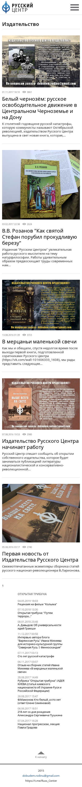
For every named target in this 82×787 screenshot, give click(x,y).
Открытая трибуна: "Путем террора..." (35, 614)
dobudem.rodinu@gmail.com (41, 776)
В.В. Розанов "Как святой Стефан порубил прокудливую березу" (39, 236)
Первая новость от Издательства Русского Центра (40, 556)
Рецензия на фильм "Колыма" (37, 604)
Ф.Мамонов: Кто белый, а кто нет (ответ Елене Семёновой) (39, 701)
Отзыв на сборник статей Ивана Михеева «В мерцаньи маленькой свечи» (40, 668)
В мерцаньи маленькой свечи (39, 341)
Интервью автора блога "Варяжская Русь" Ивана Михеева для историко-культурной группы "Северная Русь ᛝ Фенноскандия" (40, 642)
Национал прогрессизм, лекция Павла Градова (39, 725)
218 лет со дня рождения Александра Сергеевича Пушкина (40, 713)
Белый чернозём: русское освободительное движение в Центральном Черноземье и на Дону (39, 107)
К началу (41, 757)
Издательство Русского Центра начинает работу (40, 443)
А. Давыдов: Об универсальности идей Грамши (39, 626)
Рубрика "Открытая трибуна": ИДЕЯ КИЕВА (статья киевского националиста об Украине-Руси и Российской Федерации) (41, 686)
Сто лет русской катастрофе (36, 656)
